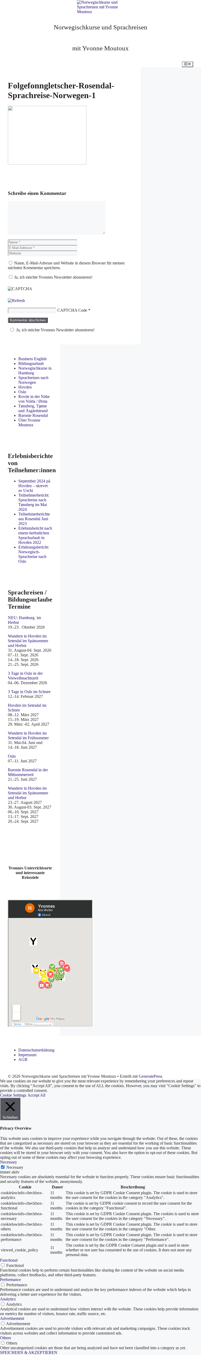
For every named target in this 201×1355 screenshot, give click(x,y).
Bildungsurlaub (31, 363)
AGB (22, 1059)
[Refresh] (16, 300)
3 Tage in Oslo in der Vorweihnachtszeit (25, 675)
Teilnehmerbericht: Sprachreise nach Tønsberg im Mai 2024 (33, 502)
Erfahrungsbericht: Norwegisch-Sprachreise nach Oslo (33, 554)
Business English (32, 359)
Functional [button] (9, 1260)
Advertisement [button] (12, 1318)
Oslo (22, 392)
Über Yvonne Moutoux (29, 422)
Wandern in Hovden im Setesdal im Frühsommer (28, 735)
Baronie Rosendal (33, 415)
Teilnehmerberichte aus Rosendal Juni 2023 (34, 519)
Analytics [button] (8, 1299)
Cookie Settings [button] (13, 1095)
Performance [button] (10, 1279)
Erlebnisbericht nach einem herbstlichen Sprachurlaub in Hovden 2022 (35, 535)
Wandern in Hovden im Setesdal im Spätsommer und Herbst (28, 641)
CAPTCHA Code (72, 310)
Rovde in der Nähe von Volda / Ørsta (34, 398)
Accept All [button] (36, 1095)
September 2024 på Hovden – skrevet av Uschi (34, 486)
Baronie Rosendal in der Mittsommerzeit (28, 772)
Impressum (27, 1055)
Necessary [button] (8, 1162)
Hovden (25, 387)
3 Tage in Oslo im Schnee (29, 691)
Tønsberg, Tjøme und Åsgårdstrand (33, 408)
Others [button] (5, 1338)
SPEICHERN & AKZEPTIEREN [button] (28, 1352)
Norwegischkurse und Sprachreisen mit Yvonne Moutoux (100, 38)
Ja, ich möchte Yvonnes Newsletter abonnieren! (52, 277)
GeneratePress (150, 1076)
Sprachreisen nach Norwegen (33, 380)
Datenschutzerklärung (36, 1050)
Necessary (14, 1167)
